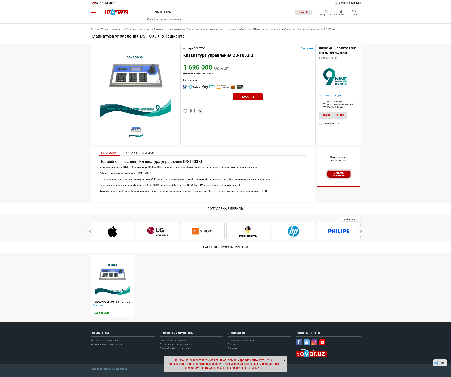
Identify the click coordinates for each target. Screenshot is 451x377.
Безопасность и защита (138, 29)
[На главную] (116, 11)
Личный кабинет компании (175, 348)
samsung (164, 19)
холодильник (176, 19)
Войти (342, 2)
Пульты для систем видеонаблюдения (274, 29)
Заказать (248, 96)
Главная (95, 29)
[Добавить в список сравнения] (192, 112)
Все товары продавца (332, 96)
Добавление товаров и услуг (176, 344)
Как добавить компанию (174, 340)
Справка (233, 348)
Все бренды (349, 219)
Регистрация (354, 2)
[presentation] (90, 231)
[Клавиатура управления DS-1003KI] (112, 278)
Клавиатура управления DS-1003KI (112, 302)
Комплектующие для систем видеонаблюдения (226, 29)
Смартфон (152, 19)
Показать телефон (333, 115)
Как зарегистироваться (104, 340)
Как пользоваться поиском (106, 344)
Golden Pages (119, 368)
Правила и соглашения (241, 340)
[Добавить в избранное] (185, 111)
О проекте (233, 344)
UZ (96, 2)
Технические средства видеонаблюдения (176, 29)
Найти (303, 12)
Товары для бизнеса (112, 29)
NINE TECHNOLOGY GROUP (333, 53)
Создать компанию (339, 174)
